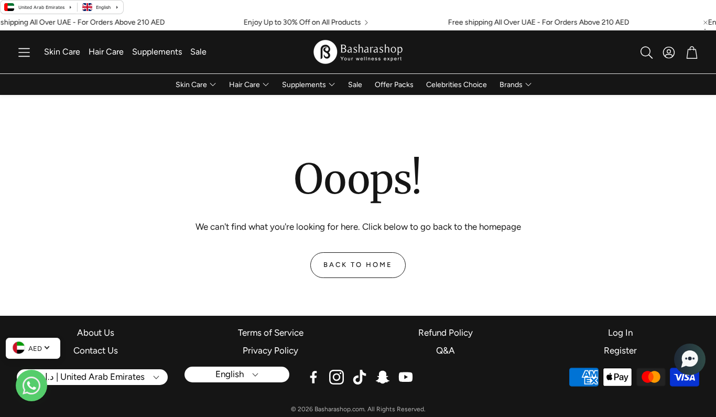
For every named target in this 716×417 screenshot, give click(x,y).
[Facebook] (313, 377)
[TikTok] (359, 377)
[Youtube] (405, 377)
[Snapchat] (382, 377)
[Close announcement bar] (705, 22)
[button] (24, 52)
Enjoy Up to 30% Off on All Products (295, 22)
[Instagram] (336, 377)
